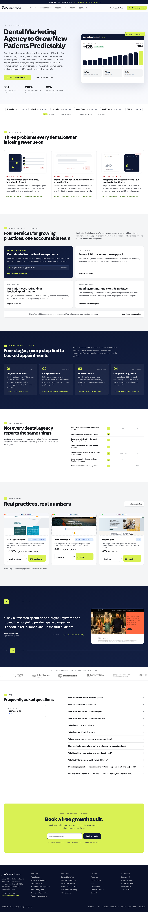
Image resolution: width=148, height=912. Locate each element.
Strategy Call (125, 877)
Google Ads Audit (127, 883)
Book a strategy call (136, 8)
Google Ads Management (40, 886)
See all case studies (134, 504)
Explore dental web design (17, 273)
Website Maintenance (39, 896)
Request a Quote (127, 880)
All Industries (66, 893)
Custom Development (39, 880)
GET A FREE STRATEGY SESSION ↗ (88, 2)
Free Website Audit (117, 8)
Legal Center (95, 886)
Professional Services (69, 886)
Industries (46, 8)
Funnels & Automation (39, 893)
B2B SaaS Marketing (68, 880)
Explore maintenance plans (89, 304)
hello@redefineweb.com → (16, 714)
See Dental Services (44, 77)
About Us (94, 877)
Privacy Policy (126, 886)
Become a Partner (97, 890)
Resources (60, 8)
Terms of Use (125, 890)
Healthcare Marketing (69, 890)
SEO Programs (36, 883)
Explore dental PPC (14, 304)
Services (31, 8)
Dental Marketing (67, 877)
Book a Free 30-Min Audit (17, 77)
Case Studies (96, 880)
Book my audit (92, 836)
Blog (92, 883)
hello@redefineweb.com (10, 896)
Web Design (35, 877)
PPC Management (37, 890)
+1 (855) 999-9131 (14, 711)
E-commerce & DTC (68, 883)
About (72, 8)
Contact (83, 8)
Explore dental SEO (86, 273)
